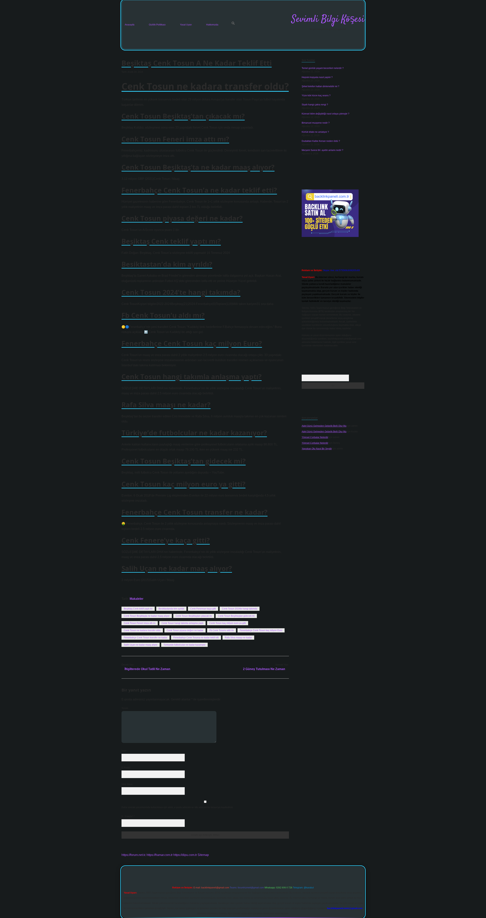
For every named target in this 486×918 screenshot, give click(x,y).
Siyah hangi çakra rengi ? (315, 104)
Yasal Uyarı (186, 24)
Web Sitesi (127, 784)
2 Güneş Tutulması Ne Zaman (264, 669)
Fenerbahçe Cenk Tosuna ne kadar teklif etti (196, 637)
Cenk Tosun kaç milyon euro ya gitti (227, 623)
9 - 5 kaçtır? (128, 816)
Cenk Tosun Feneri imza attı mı (139, 623)
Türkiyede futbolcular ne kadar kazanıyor (184, 644)
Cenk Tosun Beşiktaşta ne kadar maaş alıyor (147, 616)
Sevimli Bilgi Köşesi (327, 19)
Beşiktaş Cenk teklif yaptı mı (138, 608)
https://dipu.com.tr (185, 854)
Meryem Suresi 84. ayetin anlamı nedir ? (322, 150)
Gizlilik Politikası (157, 24)
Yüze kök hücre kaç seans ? (316, 95)
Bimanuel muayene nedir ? (316, 123)
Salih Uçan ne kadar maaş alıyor (140, 644)
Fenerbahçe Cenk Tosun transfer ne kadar (145, 637)
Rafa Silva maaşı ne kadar (238, 637)
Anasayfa (129, 24)
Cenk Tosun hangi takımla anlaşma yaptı (182, 623)
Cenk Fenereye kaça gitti (203, 608)
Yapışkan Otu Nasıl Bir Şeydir (317, 448)
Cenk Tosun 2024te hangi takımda (239, 608)
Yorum (125, 708)
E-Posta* (126, 767)
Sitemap (203, 854)
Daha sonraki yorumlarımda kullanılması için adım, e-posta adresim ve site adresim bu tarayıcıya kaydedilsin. (178, 807)
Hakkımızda (212, 24)
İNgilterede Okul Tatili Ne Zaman (147, 669)
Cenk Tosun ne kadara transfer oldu (142, 630)
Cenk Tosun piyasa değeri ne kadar (185, 630)
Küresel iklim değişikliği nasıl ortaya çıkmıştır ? (325, 113)
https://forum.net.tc (134, 854)
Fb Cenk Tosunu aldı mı (221, 630)
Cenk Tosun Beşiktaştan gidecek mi (236, 616)
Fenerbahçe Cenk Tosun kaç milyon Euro (261, 630)
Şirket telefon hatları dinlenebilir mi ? (320, 86)
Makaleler (136, 598)
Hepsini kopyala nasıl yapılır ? (317, 77)
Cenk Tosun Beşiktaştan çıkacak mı (194, 616)
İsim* (124, 751)
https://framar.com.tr (160, 854)
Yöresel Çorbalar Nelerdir (315, 437)
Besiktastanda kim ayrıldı (171, 608)
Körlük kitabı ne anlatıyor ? (315, 132)
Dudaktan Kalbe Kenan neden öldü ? (321, 141)
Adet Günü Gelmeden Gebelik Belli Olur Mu (324, 426)
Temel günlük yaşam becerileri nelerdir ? (323, 68)
